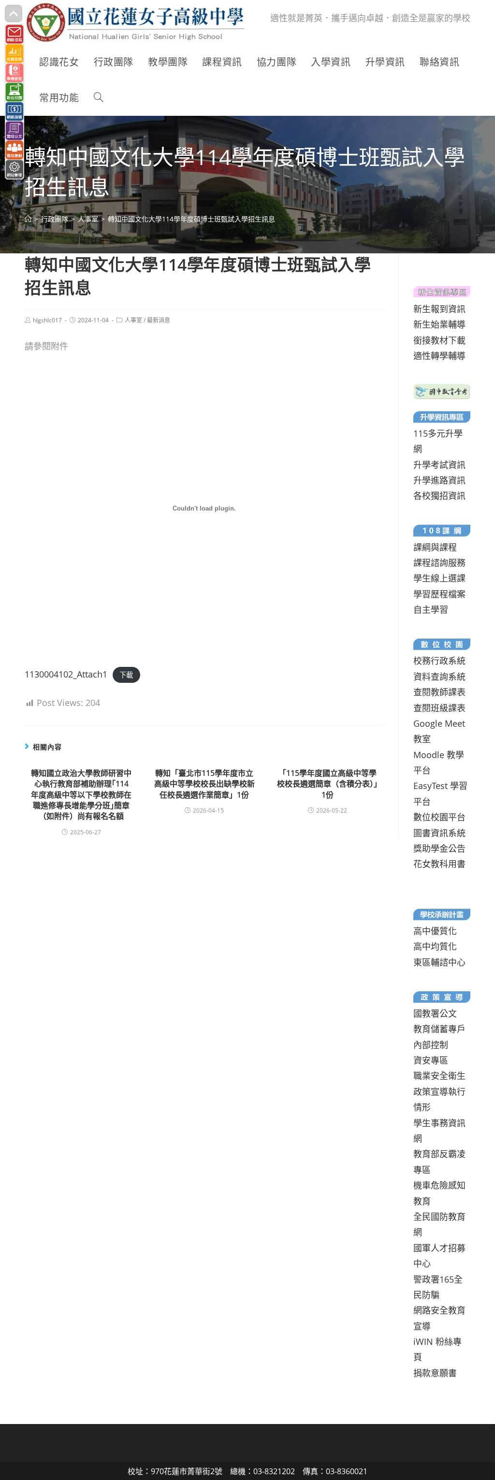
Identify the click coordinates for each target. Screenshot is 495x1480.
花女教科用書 (439, 864)
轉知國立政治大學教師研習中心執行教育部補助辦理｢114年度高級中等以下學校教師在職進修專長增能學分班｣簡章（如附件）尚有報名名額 (81, 795)
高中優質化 (435, 931)
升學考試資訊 (439, 464)
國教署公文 (435, 1013)
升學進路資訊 (439, 480)
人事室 (133, 320)
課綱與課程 (435, 547)
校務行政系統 (439, 660)
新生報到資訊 (439, 309)
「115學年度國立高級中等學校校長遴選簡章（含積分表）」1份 (327, 784)
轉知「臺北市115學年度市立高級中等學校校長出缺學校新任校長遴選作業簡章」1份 (204, 784)
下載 (126, 674)
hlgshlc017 (47, 320)
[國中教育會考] (441, 390)
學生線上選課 (439, 578)
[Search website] (99, 98)
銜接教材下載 (439, 340)
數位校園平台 (439, 817)
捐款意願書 (435, 1373)
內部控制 (430, 1045)
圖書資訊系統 (439, 833)
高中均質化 (435, 946)
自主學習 (430, 609)
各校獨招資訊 (439, 495)
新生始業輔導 (439, 324)
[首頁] (28, 218)
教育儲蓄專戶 (439, 1029)
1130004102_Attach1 (66, 674)
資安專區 (430, 1060)
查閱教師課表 (439, 692)
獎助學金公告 (439, 848)
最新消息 (158, 320)
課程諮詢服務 (439, 562)
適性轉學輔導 (439, 355)
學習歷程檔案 (439, 594)
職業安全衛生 (439, 1075)
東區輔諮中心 (439, 962)
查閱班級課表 (439, 708)
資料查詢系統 (439, 676)
